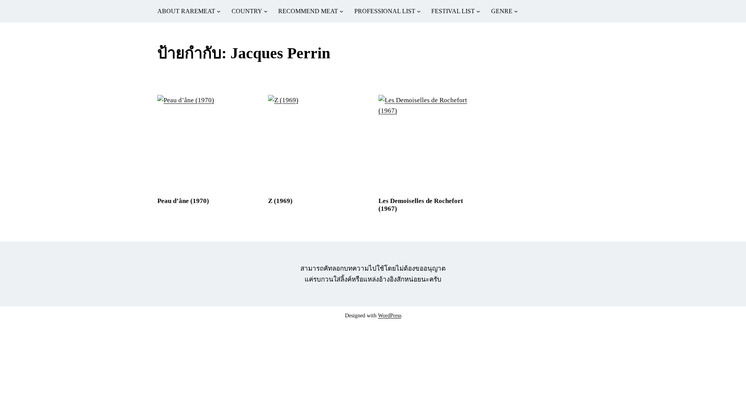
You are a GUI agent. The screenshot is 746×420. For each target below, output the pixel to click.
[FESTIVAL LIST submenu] (478, 11)
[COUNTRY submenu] (266, 11)
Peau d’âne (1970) (183, 201)
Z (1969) (280, 201)
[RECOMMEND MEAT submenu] (341, 11)
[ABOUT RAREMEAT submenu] (219, 11)
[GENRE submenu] (516, 11)
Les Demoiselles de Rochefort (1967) (420, 204)
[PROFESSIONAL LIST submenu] (419, 11)
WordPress (389, 315)
